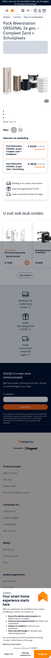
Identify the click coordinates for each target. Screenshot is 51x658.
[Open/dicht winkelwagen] (44, 10)
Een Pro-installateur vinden (16, 492)
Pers (5, 562)
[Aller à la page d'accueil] (12, 10)
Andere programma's (14, 574)
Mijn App (7, 479)
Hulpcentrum (9, 511)
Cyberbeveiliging (10, 517)
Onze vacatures (10, 555)
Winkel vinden (9, 486)
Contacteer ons (11, 504)
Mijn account (9, 530)
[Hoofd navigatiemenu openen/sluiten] (7, 10)
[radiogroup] (17, 130)
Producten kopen (12, 466)
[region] (25, 2)
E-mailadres (9, 394)
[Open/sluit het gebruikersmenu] (39, 10)
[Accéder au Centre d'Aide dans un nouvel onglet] (35, 10)
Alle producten (10, 472)
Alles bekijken (25, 275)
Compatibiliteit (10, 524)
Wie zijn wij (8, 549)
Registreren (25, 407)
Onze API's (8, 587)
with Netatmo (9, 581)
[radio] (14, 130)
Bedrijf (6, 542)
